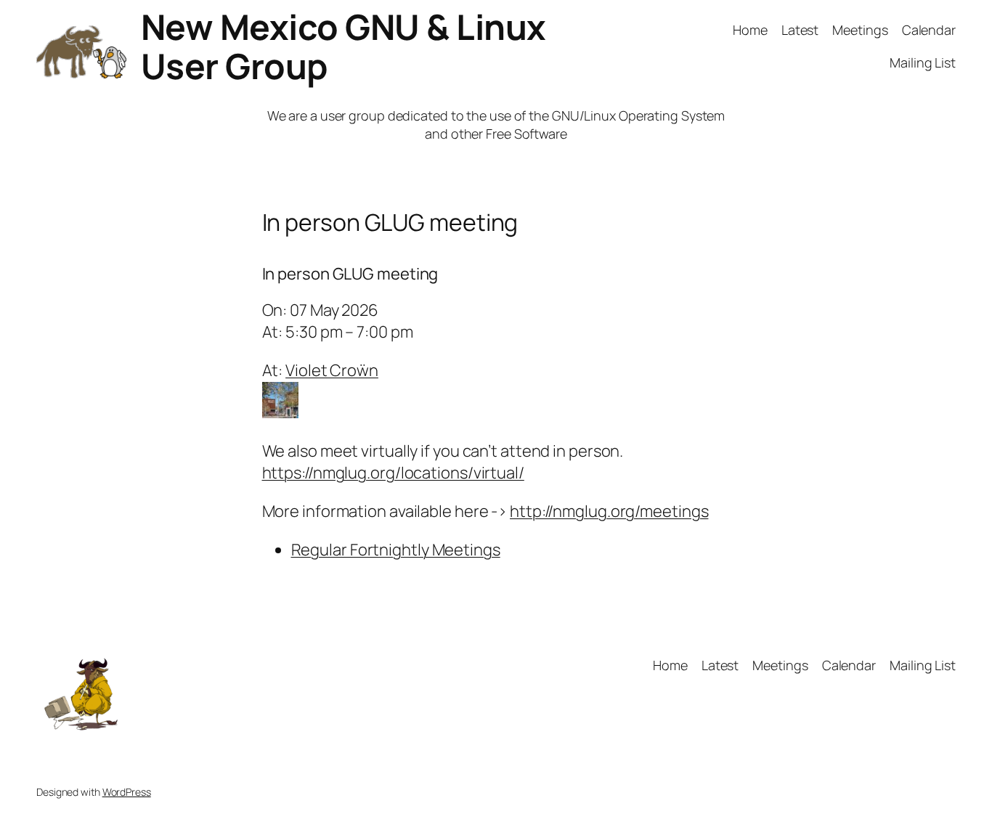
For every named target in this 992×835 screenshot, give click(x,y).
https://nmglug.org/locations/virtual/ (393, 473)
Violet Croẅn (331, 370)
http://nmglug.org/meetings (609, 511)
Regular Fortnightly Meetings (395, 550)
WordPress (126, 792)
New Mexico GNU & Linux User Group (343, 46)
